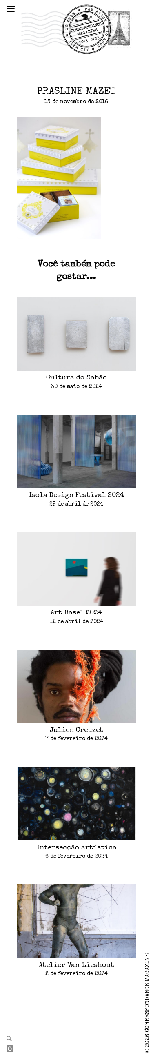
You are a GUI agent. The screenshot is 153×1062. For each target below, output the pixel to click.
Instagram (13, 1049)
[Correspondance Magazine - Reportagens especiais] (76, 29)
